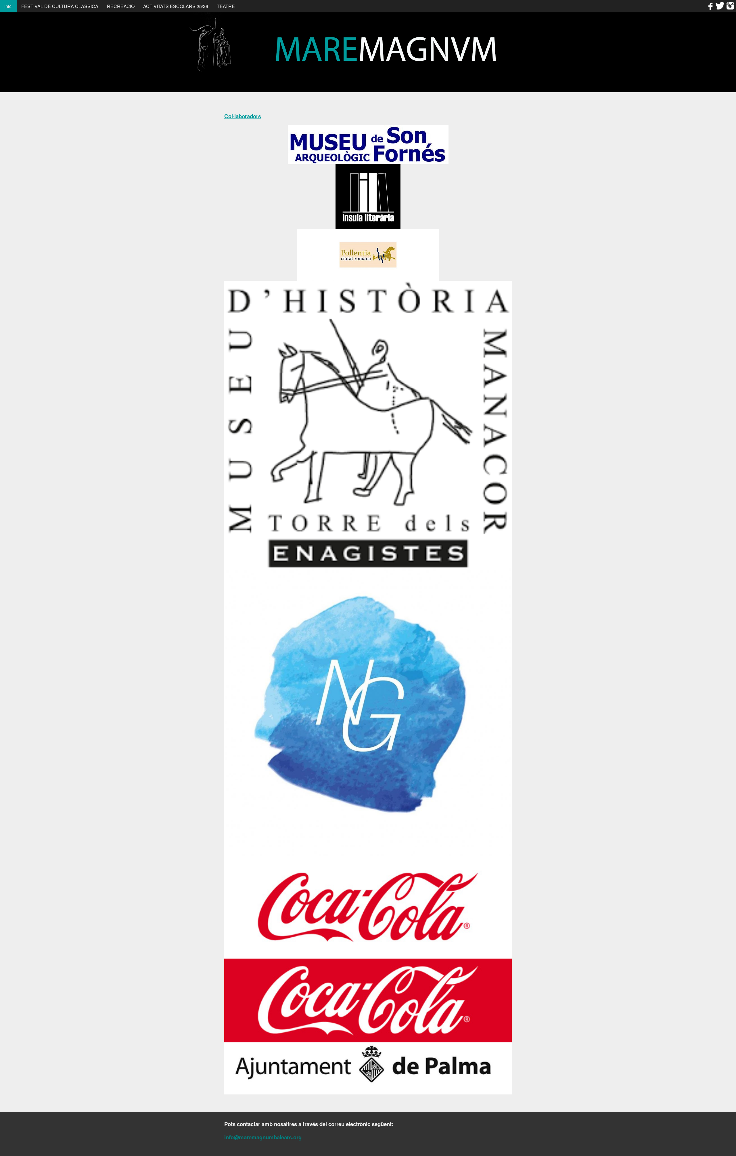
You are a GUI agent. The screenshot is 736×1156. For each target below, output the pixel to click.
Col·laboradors (242, 116)
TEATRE (226, 6)
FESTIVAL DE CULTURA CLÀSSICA (59, 6)
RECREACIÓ (121, 6)
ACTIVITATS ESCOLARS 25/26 (175, 6)
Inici (8, 6)
